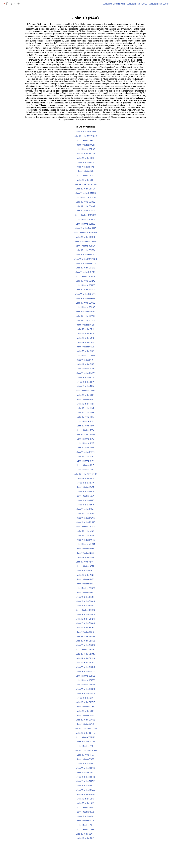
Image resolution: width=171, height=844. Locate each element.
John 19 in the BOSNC (85, 307)
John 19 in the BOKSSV (85, 263)
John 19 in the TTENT (85, 794)
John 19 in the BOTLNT (85, 311)
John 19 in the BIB (86, 171)
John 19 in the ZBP (85, 838)
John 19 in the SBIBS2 (85, 610)
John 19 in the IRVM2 (85, 434)
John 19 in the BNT (85, 180)
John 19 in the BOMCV (85, 276)
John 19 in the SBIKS (85, 645)
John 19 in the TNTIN (85, 777)
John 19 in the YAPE (85, 829)
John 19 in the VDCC (86, 821)
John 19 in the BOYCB (85, 320)
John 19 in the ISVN (85, 461)
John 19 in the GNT (85, 395)
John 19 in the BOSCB (85, 303)
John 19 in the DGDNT (85, 355)
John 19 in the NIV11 (85, 570)
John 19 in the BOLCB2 (85, 272)
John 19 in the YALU (85, 825)
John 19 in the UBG (85, 799)
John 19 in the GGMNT (85, 390)
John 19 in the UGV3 (85, 812)
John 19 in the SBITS (85, 671)
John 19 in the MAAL (85, 509)
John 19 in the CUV (85, 342)
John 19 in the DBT (85, 351)
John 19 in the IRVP (85, 443)
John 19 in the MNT (85, 535)
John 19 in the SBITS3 (85, 680)
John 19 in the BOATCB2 (85, 197)
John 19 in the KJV (85, 483)
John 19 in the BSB (85, 333)
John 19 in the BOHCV (85, 224)
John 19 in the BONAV (85, 281)
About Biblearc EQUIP (158, 4)
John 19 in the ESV (85, 377)
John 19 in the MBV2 (85, 518)
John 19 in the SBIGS (85, 623)
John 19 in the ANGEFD (85, 132)
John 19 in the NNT (85, 575)
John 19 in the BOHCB (85, 219)
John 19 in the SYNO (86, 724)
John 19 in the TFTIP (85, 742)
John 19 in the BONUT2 (85, 294)
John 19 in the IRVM (85, 430)
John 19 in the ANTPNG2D (85, 136)
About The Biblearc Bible (114, 4)
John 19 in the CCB (85, 338)
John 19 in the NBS (85, 557)
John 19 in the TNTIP (85, 781)
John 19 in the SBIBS (85, 606)
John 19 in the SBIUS (85, 689)
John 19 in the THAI (85, 755)
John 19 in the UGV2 (85, 807)
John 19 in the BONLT (85, 290)
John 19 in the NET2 (85, 566)
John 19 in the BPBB (86, 325)
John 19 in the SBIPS (85, 663)
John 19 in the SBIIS (85, 632)
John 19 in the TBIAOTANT (85, 728)
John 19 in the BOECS (85, 211)
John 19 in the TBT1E (85, 733)
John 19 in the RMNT (85, 597)
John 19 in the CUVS (85, 347)
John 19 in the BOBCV (85, 202)
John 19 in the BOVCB (85, 316)
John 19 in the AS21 (85, 140)
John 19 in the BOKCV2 (85, 254)
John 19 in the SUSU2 (85, 720)
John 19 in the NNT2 (85, 579)
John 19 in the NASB (86, 548)
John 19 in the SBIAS (85, 601)
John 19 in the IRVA (85, 408)
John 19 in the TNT (85, 763)
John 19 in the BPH (85, 329)
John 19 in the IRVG (85, 417)
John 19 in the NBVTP (85, 562)
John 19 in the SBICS (85, 614)
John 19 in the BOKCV (85, 250)
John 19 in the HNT (85, 404)
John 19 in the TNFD (85, 759)
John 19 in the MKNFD (85, 527)
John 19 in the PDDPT (85, 588)
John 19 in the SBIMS (85, 654)
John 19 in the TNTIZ (85, 785)
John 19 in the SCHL (85, 706)
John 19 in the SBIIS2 (85, 636)
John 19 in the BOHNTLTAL (85, 232)
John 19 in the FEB (85, 386)
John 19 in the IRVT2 (85, 452)
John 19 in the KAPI (85, 469)
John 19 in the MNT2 (85, 540)
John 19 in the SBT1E (85, 702)
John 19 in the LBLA (85, 496)
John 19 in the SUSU (85, 715)
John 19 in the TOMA (85, 790)
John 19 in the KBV (85, 478)
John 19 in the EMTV (85, 373)
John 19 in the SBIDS (85, 619)
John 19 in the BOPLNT (85, 298)
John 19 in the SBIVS (85, 693)
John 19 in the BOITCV (85, 246)
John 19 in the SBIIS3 (85, 641)
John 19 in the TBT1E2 (85, 737)
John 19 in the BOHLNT (85, 228)
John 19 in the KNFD (86, 487)
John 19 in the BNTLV (85, 189)
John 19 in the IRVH (85, 421)
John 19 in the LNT (85, 500)
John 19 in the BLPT (85, 175)
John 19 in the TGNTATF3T (85, 750)
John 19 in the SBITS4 (85, 685)
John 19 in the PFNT (85, 592)
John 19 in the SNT (85, 711)
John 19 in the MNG (85, 531)
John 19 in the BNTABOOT (85, 184)
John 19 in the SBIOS (85, 658)
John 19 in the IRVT (85, 448)
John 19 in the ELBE (85, 369)
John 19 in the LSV (85, 505)
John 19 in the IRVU (85, 456)
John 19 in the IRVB (85, 412)
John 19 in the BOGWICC (85, 215)
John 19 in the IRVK (85, 426)
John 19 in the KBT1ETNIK (85, 474)
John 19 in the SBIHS (85, 627)
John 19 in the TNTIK (85, 768)
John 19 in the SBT (85, 698)
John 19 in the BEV (85, 162)
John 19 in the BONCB (85, 285)
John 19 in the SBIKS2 (85, 649)
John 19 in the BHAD (85, 167)
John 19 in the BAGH (86, 145)
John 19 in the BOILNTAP (85, 241)
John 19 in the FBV (85, 382)
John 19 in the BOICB (85, 237)
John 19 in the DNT (85, 364)
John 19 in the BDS (85, 158)
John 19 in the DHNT (85, 360)
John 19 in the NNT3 (85, 584)
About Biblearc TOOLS (137, 4)
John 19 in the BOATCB (85, 193)
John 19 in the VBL (85, 816)
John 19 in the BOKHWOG (85, 259)
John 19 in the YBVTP (85, 834)
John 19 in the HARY (85, 399)
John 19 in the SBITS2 (85, 676)
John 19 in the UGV (85, 803)
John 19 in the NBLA (85, 553)
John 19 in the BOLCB (85, 268)
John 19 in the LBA (85, 491)
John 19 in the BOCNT (85, 206)
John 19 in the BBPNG (85, 149)
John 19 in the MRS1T (85, 544)
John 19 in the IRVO (85, 439)
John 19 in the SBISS (85, 667)
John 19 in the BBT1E (85, 153)
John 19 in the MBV (85, 513)
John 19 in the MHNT (85, 522)
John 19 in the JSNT (85, 465)
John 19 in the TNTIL (85, 772)
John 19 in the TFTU (85, 746)
